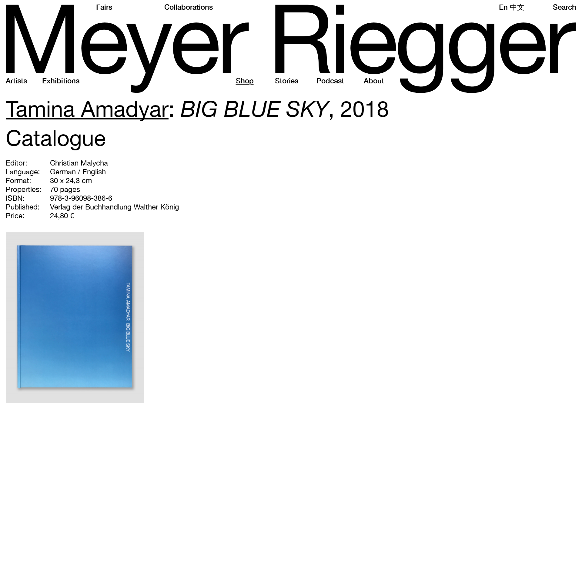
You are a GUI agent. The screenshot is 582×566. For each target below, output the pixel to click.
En (503, 7)
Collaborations (188, 7)
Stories (286, 80)
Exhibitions (60, 80)
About (374, 80)
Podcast (330, 80)
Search (564, 7)
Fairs (104, 7)
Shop (245, 80)
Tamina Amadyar (87, 108)
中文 (517, 7)
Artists (16, 80)
